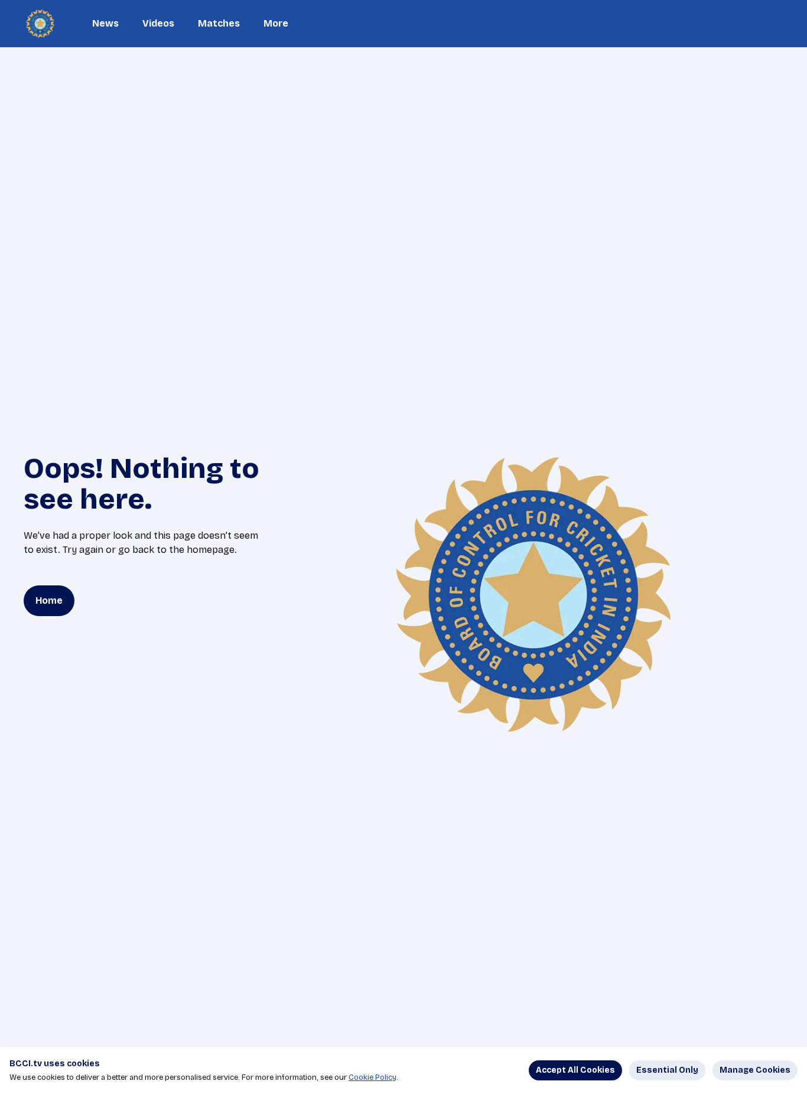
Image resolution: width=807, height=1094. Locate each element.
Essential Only (667, 1070)
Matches (219, 23)
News (105, 23)
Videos (158, 23)
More (275, 23)
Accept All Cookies (575, 1070)
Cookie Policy (372, 1077)
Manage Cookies (755, 1070)
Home (49, 600)
